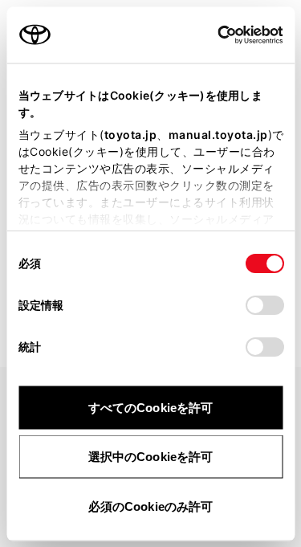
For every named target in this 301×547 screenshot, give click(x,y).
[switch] (264, 304)
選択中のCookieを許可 (150, 456)
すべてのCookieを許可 (150, 407)
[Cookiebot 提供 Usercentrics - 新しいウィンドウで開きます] (212, 34)
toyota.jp (130, 134)
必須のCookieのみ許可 (150, 505)
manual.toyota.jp (217, 134)
